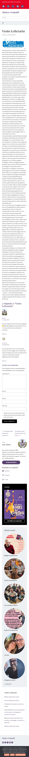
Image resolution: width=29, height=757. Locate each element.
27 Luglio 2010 (5, 320)
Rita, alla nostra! (14, 697)
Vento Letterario (13, 31)
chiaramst (4, 343)
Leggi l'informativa (20, 754)
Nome (4, 391)
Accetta (7, 754)
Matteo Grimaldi (10, 12)
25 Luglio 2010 (12, 35)
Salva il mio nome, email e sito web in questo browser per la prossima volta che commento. (14, 415)
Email (4, 398)
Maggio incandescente (10, 555)
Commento (6, 373)
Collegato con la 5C (9, 680)
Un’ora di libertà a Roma (11, 605)
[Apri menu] (3, 23)
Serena (6, 700)
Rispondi (4, 334)
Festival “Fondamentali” (11, 630)
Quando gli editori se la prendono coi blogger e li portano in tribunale (14, 712)
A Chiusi (6, 655)
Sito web (4, 405)
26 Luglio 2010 (5, 344)
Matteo (4, 318)
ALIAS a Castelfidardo (10, 580)
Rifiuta (12, 754)
